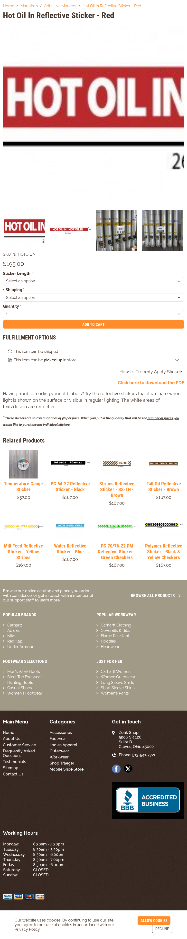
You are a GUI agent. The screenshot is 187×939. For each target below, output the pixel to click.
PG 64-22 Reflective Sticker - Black (70, 486)
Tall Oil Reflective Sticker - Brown (164, 486)
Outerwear (59, 751)
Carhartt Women (116, 671)
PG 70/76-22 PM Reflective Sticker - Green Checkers (117, 551)
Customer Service (19, 745)
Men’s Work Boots (23, 671)
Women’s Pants (115, 693)
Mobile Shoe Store (67, 769)
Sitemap (10, 767)
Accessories (61, 732)
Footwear (58, 738)
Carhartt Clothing (116, 625)
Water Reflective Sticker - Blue (70, 549)
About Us (11, 738)
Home (8, 732)
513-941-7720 (144, 755)
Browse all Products (153, 595)
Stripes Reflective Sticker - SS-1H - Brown (116, 489)
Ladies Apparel (63, 745)
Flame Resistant (115, 636)
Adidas (13, 630)
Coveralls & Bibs (115, 630)
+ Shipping (14, 289)
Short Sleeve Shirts (118, 688)
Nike (11, 636)
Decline (162, 929)
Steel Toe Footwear (24, 677)
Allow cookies (154, 920)
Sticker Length (18, 273)
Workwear (59, 757)
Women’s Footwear (24, 693)
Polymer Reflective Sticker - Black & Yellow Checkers (163, 551)
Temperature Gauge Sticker (23, 486)
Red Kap (14, 641)
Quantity (12, 306)
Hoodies (108, 641)
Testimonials (14, 761)
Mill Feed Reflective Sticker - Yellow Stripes (23, 551)
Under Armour (20, 646)
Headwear (110, 646)
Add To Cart (93, 324)
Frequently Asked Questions (19, 753)
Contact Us (13, 774)
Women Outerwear (118, 677)
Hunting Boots (20, 682)
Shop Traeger (62, 763)
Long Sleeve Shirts (117, 682)
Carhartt (14, 625)
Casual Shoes (19, 688)
